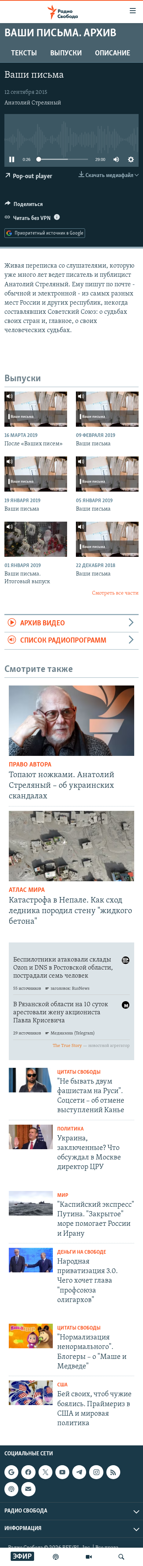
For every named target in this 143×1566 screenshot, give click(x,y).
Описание (112, 53)
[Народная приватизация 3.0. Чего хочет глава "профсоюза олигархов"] (31, 1260)
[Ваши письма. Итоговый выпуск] (35, 539)
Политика (70, 1129)
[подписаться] (28, 1489)
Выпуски (66, 53)
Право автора (30, 765)
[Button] (24, 206)
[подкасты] (56, 1557)
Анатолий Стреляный (32, 103)
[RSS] (113, 1472)
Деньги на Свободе (81, 1252)
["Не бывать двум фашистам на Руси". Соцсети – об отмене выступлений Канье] (31, 1080)
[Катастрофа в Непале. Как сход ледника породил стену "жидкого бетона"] (71, 846)
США (62, 1385)
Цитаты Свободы (78, 1072)
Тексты (24, 53)
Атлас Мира (27, 890)
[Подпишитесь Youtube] (62, 1472)
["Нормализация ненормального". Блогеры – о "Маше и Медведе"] (31, 1336)
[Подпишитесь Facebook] (28, 1472)
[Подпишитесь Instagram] (96, 1472)
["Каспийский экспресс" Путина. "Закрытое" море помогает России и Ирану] (31, 1203)
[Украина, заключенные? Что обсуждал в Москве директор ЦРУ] (31, 1137)
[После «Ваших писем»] (35, 409)
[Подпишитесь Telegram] (79, 1472)
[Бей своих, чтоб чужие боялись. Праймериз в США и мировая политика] (31, 1393)
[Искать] (121, 1557)
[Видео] (89, 1557)
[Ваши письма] (107, 409)
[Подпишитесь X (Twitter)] (45, 1472)
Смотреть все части (115, 593)
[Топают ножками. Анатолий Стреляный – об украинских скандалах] (71, 720)
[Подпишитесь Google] (11, 1472)
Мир (62, 1195)
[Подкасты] (11, 1489)
